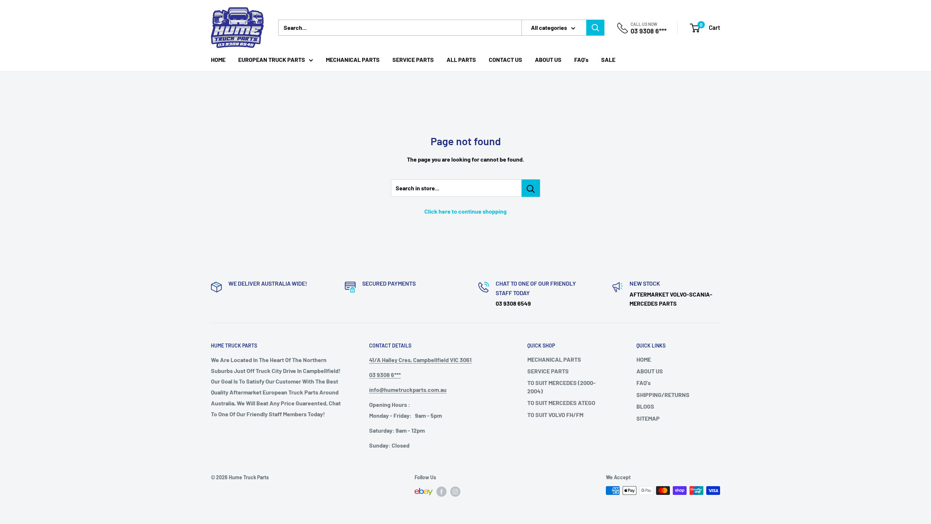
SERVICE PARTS (413, 59)
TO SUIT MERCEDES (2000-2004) (561, 386)
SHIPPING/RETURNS (663, 394)
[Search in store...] (531, 188)
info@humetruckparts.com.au (408, 389)
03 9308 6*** (649, 31)
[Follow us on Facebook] (441, 491)
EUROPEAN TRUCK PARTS (271, 59)
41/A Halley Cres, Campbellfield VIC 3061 (420, 359)
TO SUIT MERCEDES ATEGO (561, 402)
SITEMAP (648, 418)
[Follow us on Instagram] (455, 491)
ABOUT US (548, 59)
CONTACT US (505, 59)
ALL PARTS (461, 59)
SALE (608, 59)
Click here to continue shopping (465, 211)
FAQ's (581, 59)
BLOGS (645, 406)
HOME (218, 59)
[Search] (595, 28)
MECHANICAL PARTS (353, 59)
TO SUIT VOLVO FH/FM (555, 414)
